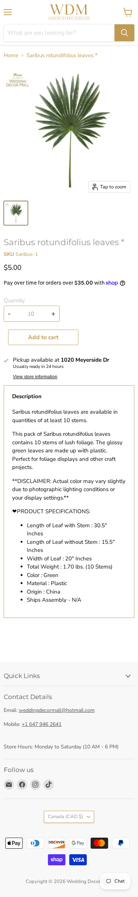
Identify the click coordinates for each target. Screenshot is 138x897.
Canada (65, 816)
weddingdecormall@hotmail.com (57, 710)
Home (11, 55)
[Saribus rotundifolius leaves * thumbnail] (16, 213)
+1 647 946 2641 (41, 724)
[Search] (124, 32)
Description (27, 396)
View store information (35, 376)
